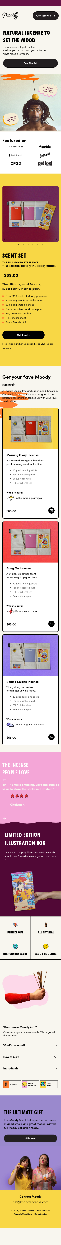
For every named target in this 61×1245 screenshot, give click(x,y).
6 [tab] (42, 244)
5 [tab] (37, 244)
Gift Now (30, 1138)
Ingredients (10, 1068)
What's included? (14, 1045)
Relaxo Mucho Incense (22, 681)
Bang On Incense (18, 568)
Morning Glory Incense (22, 455)
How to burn (11, 1057)
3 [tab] (28, 244)
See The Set (30, 63)
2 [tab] (23, 244)
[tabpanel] (30, 214)
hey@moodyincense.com (30, 1202)
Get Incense (43, 15)
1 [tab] (18, 244)
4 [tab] (32, 244)
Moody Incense (27, 1210)
